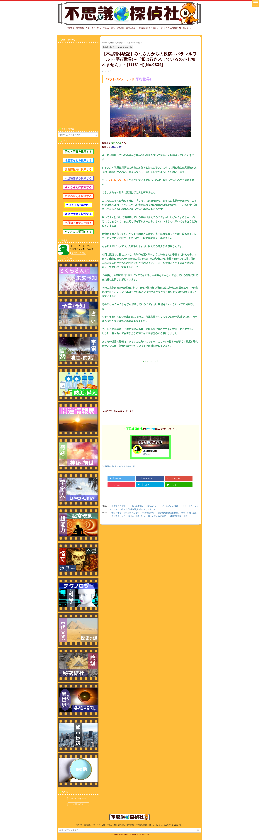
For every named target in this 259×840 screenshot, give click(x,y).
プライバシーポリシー (78, 799)
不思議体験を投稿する (78, 178)
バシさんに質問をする (78, 231)
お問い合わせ (78, 804)
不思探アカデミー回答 (78, 222)
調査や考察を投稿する (78, 213)
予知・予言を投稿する (78, 151)
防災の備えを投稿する (78, 196)
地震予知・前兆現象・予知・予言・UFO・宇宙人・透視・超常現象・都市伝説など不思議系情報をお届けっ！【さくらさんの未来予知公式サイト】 (129, 825)
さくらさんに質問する (78, 187)
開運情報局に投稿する (78, 169)
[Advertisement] (150, 382)
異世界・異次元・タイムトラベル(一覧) (119, 466)
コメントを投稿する (78, 204)
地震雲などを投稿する (78, 160)
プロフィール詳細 (78, 253)
